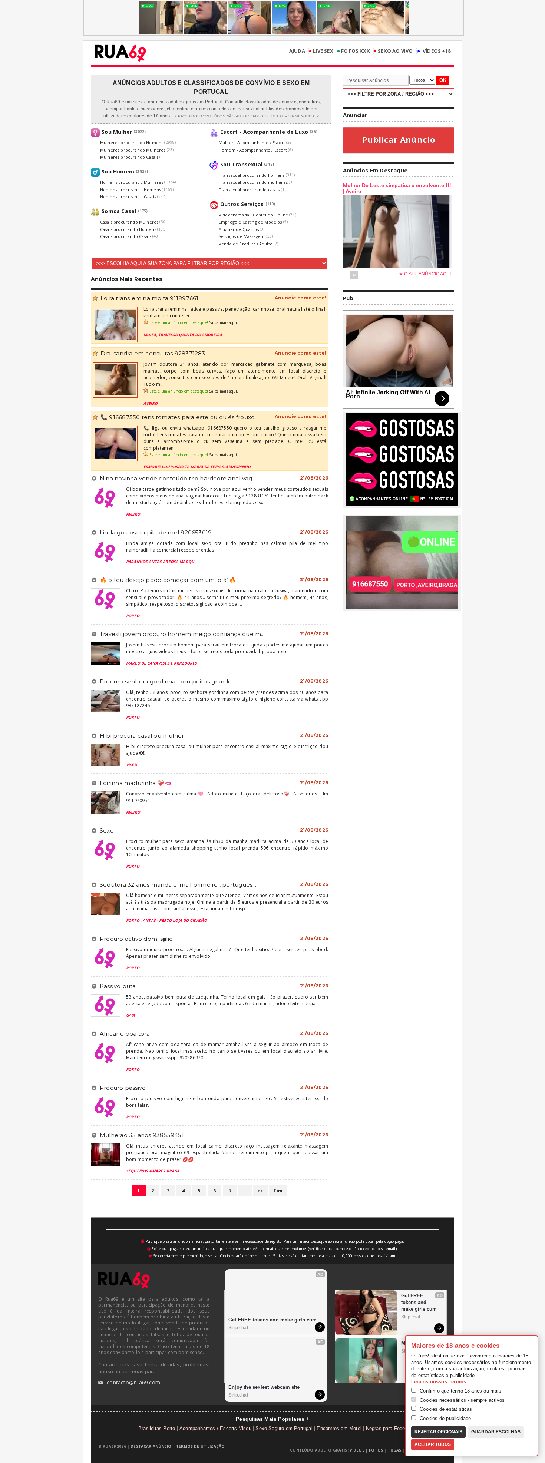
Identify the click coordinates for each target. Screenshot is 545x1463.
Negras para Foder (386, 1428)
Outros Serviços (242, 204)
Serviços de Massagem (242, 236)
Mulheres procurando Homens (131, 142)
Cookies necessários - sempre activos (461, 1400)
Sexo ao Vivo (393, 51)
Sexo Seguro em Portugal (284, 1428)
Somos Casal (119, 211)
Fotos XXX (353, 51)
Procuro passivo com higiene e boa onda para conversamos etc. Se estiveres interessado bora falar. (227, 1101)
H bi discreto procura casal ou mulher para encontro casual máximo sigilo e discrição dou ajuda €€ (227, 749)
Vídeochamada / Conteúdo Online (253, 215)
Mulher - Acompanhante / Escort (252, 142)
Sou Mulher (117, 131)
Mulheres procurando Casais (129, 157)
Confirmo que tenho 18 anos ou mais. (460, 1391)
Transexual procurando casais (249, 189)
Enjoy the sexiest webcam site (264, 1387)
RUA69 (120, 53)
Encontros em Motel (339, 1428)
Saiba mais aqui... (225, 322)
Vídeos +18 (433, 51)
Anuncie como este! (300, 298)
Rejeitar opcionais (438, 1431)
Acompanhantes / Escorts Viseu (215, 1428)
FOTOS (376, 1450)
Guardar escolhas (496, 1431)
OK (442, 80)
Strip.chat (238, 1327)
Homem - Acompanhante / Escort (253, 150)
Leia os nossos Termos (438, 1381)
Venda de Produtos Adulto (245, 243)
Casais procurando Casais (125, 236)
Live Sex (321, 51)
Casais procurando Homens (128, 229)
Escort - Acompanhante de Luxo (264, 131)
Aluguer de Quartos (239, 229)
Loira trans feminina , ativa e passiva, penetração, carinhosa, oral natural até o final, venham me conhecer (234, 312)
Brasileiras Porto (156, 1428)
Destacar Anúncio (151, 1446)
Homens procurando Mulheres (131, 182)
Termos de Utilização (200, 1446)
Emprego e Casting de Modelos (250, 222)
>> (260, 1191)
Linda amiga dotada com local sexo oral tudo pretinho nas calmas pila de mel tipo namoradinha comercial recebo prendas (227, 546)
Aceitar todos (432, 1444)
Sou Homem (118, 171)
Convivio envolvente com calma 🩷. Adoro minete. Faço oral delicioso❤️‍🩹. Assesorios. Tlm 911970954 (227, 797)
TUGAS (394, 1450)
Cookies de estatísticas (445, 1409)
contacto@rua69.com (129, 1382)
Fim (278, 1191)
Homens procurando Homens (130, 189)
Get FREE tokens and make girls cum (272, 1320)
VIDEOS (357, 1450)
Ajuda (297, 51)
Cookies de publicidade (444, 1418)
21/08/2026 (314, 478)
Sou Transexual (241, 164)
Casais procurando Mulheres (129, 222)
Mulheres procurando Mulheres (133, 150)
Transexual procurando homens (252, 175)
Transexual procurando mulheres (253, 182)
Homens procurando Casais (128, 196)
